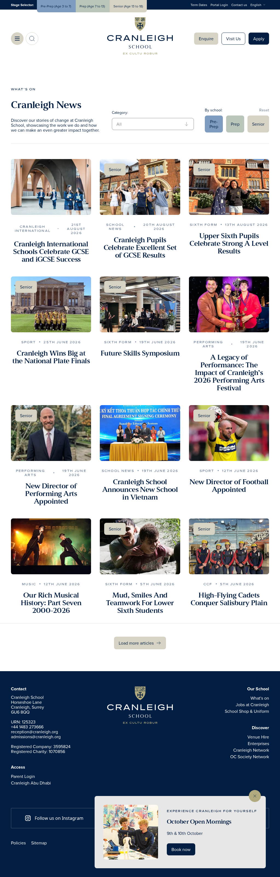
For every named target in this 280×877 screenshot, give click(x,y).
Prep (235, 124)
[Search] (32, 38)
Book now (181, 849)
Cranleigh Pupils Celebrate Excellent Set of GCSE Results (140, 247)
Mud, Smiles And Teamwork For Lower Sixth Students (140, 603)
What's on (23, 89)
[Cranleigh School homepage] (140, 705)
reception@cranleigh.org (34, 732)
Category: (120, 112)
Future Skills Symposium (140, 353)
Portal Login (219, 4)
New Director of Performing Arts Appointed (51, 493)
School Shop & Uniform (247, 711)
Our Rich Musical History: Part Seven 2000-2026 (51, 603)
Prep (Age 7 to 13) (93, 6)
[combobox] (259, 5)
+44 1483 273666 (27, 727)
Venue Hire (258, 737)
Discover (260, 727)
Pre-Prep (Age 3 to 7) (56, 6)
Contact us (239, 4)
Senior (258, 124)
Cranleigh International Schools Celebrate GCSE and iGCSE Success (51, 251)
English (255, 4)
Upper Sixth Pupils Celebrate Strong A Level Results (228, 243)
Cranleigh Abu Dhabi (31, 783)
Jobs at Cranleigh (252, 705)
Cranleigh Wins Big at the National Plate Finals (51, 357)
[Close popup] (255, 796)
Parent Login (23, 776)
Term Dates (199, 4)
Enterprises (258, 743)
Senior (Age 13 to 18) (128, 6)
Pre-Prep (213, 124)
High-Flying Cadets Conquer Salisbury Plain (229, 599)
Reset (264, 110)
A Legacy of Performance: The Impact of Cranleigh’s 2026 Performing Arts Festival (229, 373)
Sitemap (39, 843)
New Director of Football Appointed (228, 486)
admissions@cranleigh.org (36, 737)
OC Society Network (249, 757)
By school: (213, 110)
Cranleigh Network (251, 750)
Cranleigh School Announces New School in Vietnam (140, 489)
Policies (18, 843)
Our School (258, 688)
